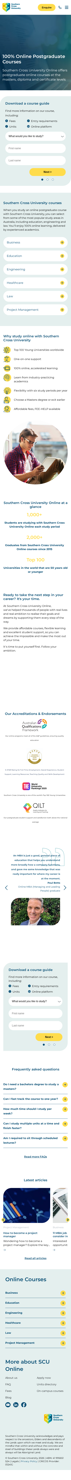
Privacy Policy (29, 1461)
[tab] (35, 1086)
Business (58, 1227)
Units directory (46, 1384)
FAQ (8, 1384)
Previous (6, 887)
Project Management (16, 1227)
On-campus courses (50, 1391)
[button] (46, 7)
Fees (8, 1391)
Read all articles (35, 1258)
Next (65, 887)
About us (11, 1377)
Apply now (44, 1377)
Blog (8, 1397)
